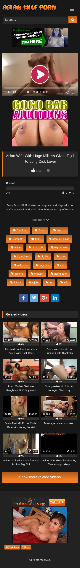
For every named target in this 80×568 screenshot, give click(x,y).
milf (62, 265)
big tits (44, 256)
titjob (35, 282)
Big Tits (61, 230)
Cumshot (18, 238)
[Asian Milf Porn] (33, 7)
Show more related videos (40, 477)
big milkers (23, 256)
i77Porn (26, 547)
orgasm (38, 273)
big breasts (60, 247)
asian (17, 247)
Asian (42, 230)
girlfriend (22, 265)
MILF (38, 238)
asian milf (37, 247)
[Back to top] (68, 557)
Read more (38, 219)
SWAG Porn (12, 547)
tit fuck (17, 282)
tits (50, 282)
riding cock (60, 273)
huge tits (44, 265)
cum (62, 256)
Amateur (22, 230)
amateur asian (60, 238)
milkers (19, 273)
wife (66, 282)
